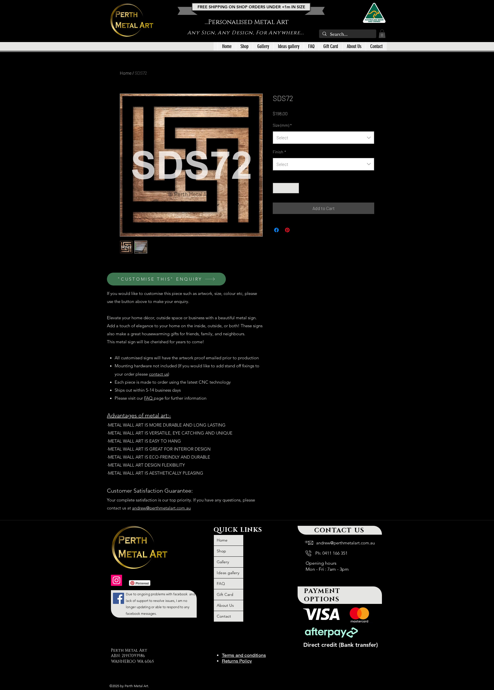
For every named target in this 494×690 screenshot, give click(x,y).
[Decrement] (277, 188)
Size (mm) (282, 125)
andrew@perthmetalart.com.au (161, 508)
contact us (158, 374)
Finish (279, 151)
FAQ (149, 398)
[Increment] (294, 188)
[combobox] (323, 137)
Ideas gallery (228, 572)
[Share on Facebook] (276, 230)
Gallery (223, 561)
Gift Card (225, 594)
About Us (225, 605)
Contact (224, 616)
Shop (221, 551)
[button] (382, 33)
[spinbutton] (286, 188)
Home (126, 73)
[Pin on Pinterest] (287, 230)
